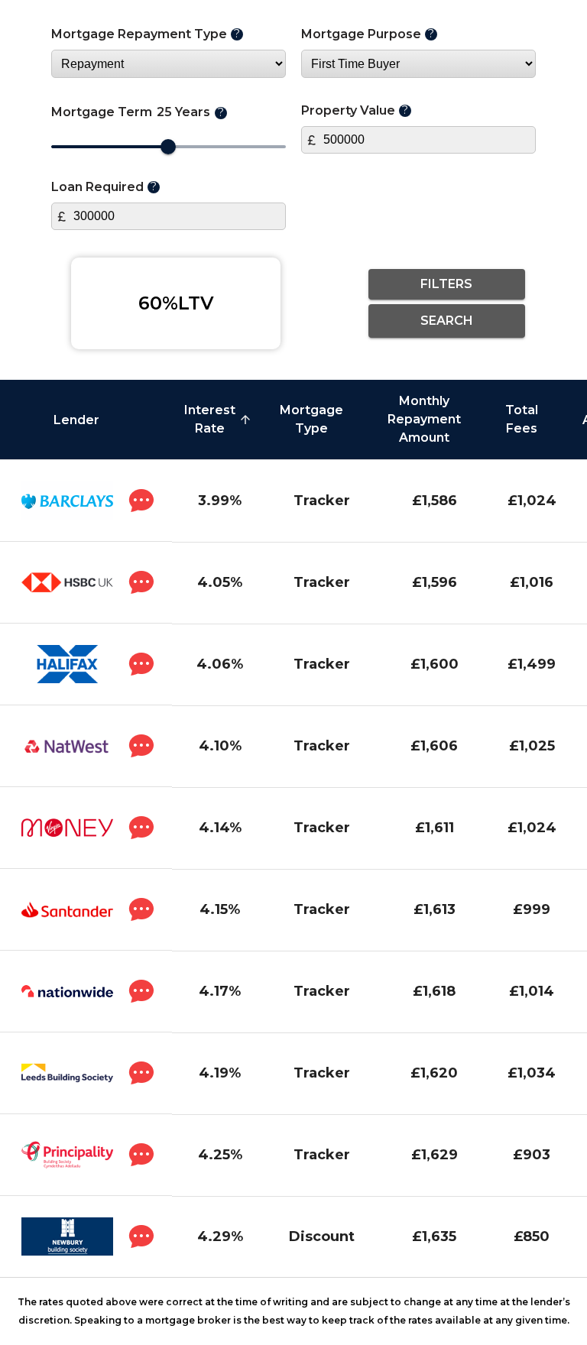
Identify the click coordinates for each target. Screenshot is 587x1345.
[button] (86, 420)
